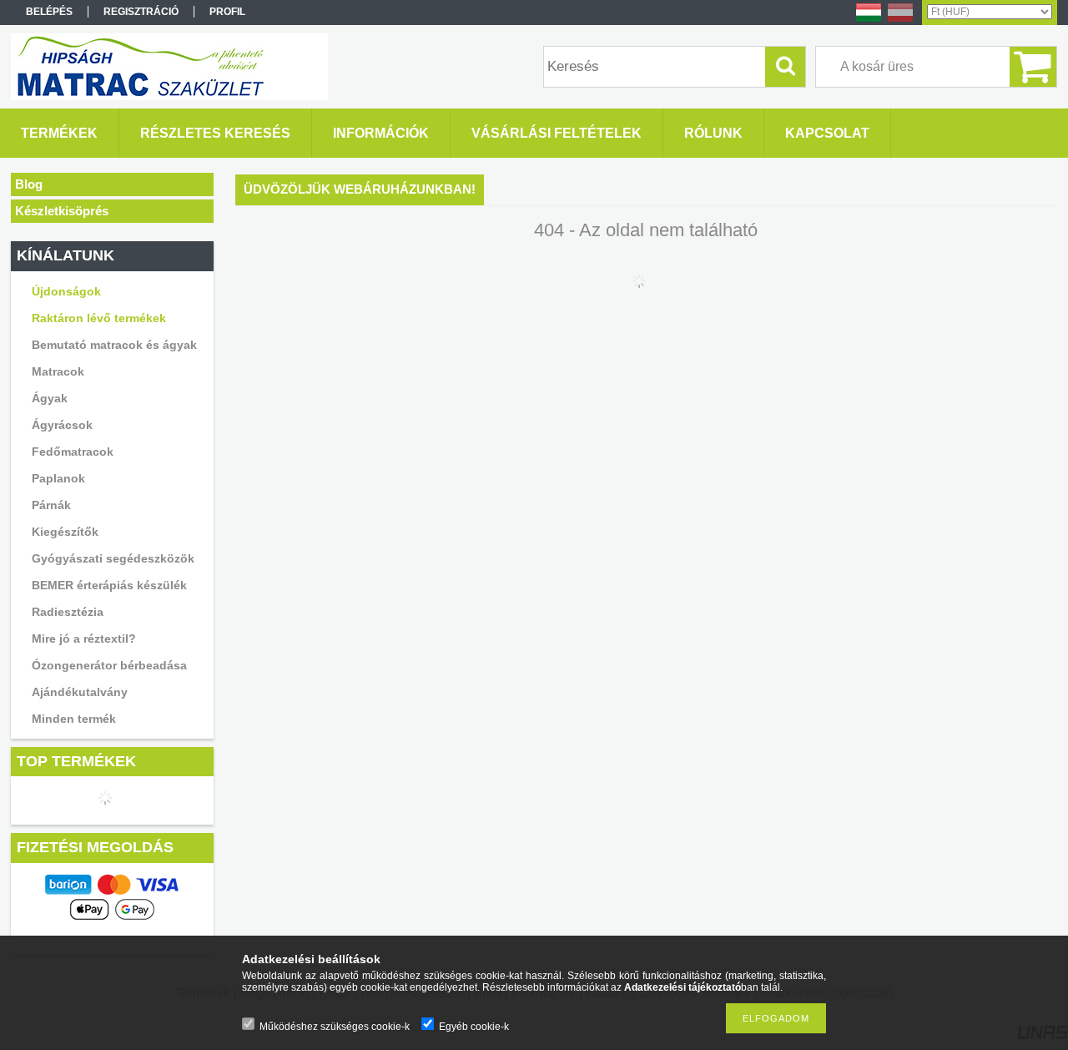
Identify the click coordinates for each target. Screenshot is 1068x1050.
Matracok (58, 371)
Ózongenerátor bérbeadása (109, 665)
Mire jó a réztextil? (84, 638)
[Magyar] (868, 21)
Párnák (51, 505)
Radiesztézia (67, 611)
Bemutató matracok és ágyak (114, 344)
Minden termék (74, 718)
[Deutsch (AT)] (900, 21)
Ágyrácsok (62, 425)
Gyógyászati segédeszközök (113, 558)
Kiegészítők (65, 531)
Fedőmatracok (72, 451)
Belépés (49, 12)
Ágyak (50, 398)
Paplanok (58, 478)
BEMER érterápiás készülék (109, 585)
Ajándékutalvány (80, 692)
